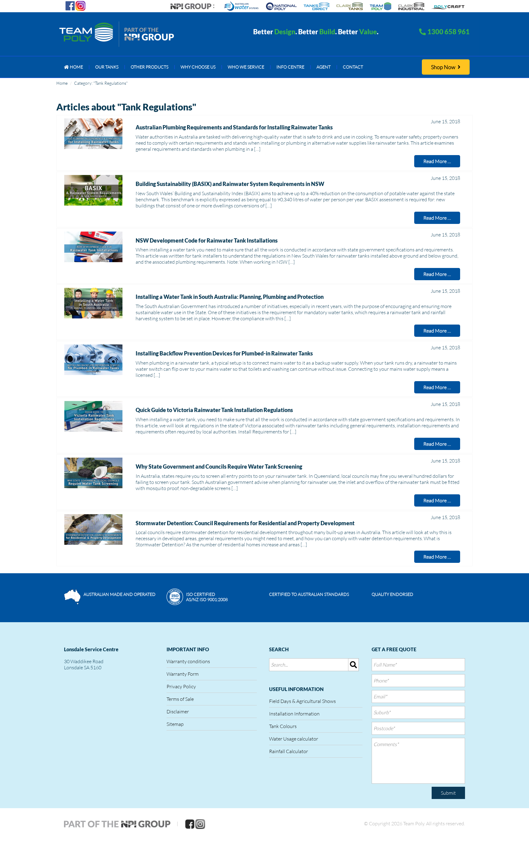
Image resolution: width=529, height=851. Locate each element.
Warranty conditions (188, 661)
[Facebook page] (70, 5)
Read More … (437, 161)
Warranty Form (183, 674)
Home (62, 83)
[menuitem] (73, 67)
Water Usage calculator (293, 739)
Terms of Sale (180, 699)
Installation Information (294, 714)
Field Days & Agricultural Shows (302, 701)
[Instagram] (80, 5)
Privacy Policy (181, 686)
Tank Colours (283, 726)
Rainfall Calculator (288, 751)
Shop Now (443, 67)
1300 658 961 (448, 32)
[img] (353, 664)
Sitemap (175, 724)
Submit (448, 793)
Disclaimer (178, 711)
